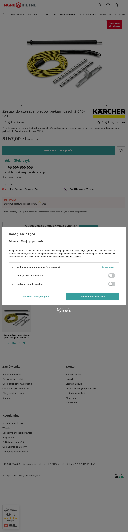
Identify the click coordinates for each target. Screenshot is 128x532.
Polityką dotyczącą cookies (85, 250)
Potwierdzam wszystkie (92, 296)
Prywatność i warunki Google (67, 256)
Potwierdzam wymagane (36, 296)
